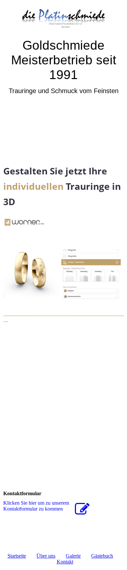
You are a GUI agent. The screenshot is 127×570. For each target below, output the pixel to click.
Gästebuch (102, 556)
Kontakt (65, 561)
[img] (63, 19)
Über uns (45, 556)
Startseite (16, 556)
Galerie (73, 556)
